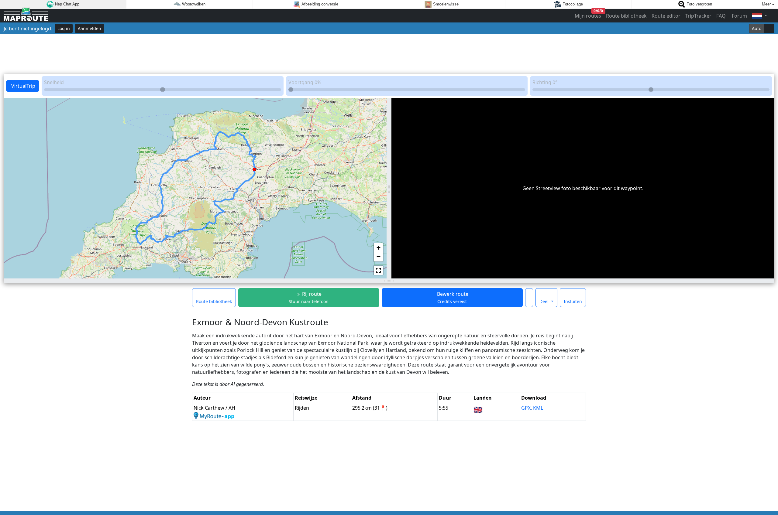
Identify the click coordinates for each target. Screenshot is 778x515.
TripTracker (698, 15)
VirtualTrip (22, 86)
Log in (63, 28)
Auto (756, 28)
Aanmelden (89, 28)
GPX (526, 407)
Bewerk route (452, 297)
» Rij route (309, 297)
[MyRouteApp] (214, 415)
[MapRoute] (26, 15)
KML (538, 407)
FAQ (721, 15)
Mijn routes (588, 14)
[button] (254, 168)
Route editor (666, 15)
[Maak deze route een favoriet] (529, 297)
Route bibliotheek (626, 15)
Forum (739, 15)
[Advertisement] (389, 54)
